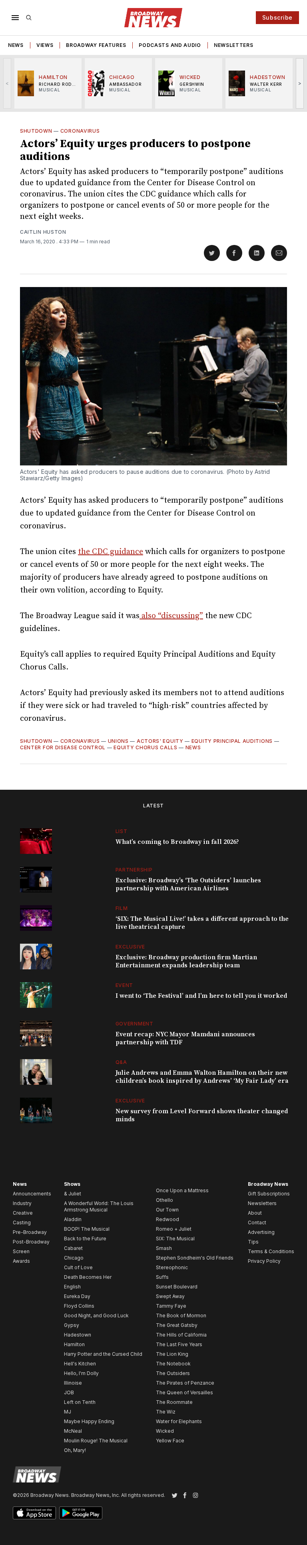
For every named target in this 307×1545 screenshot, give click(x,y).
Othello (164, 1200)
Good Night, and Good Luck (96, 1315)
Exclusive (130, 947)
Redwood (167, 1219)
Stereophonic (172, 1267)
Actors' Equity (160, 741)
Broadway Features (96, 45)
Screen (21, 1251)
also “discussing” (171, 616)
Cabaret (73, 1248)
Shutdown (36, 131)
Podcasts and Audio (170, 45)
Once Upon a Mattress (182, 1190)
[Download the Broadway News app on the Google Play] (80, 1513)
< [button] (7, 83)
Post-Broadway (31, 1242)
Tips (253, 1242)
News (16, 45)
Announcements (32, 1194)
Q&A (121, 1062)
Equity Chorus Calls (145, 747)
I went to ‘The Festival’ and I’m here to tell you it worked (201, 996)
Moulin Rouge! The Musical (96, 1441)
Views (45, 45)
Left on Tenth (80, 1402)
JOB (69, 1392)
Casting (22, 1222)
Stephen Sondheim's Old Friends (194, 1258)
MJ (67, 1412)
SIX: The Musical (175, 1239)
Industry (22, 1203)
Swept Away (170, 1296)
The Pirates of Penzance (185, 1383)
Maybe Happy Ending (89, 1421)
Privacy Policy (264, 1261)
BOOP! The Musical (87, 1229)
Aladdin (73, 1219)
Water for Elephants (179, 1421)
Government (135, 1024)
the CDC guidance (110, 552)
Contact (257, 1222)
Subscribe (277, 17)
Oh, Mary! (75, 1450)
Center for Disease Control (63, 747)
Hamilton (74, 1344)
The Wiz (165, 1412)
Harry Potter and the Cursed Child (103, 1354)
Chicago (74, 1258)
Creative (23, 1213)
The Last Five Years (179, 1344)
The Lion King (172, 1354)
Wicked (165, 1431)
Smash (164, 1248)
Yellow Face (170, 1441)
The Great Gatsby (176, 1325)
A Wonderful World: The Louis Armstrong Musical (99, 1206)
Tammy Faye (171, 1306)
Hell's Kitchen (80, 1364)
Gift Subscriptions (269, 1194)
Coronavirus (80, 131)
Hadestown (77, 1335)
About (255, 1213)
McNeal (73, 1431)
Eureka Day (77, 1296)
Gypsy (71, 1325)
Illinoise (73, 1383)
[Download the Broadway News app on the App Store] (34, 1513)
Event (125, 985)
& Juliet (72, 1194)
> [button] (300, 83)
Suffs (162, 1277)
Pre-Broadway (30, 1232)
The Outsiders (173, 1373)
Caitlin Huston (43, 232)
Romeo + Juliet (173, 1229)
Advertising (261, 1232)
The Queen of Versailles (184, 1392)
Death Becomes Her (88, 1277)
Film (122, 908)
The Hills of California (181, 1335)
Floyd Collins (79, 1306)
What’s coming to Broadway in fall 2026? (177, 842)
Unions (118, 741)
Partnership (134, 870)
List (122, 831)
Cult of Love (78, 1267)
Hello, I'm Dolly (81, 1373)
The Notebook (173, 1364)
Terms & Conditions (271, 1251)
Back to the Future (85, 1239)
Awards (21, 1261)
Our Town (167, 1210)
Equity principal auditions (232, 741)
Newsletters (233, 45)
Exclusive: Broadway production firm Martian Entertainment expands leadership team (186, 961)
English (72, 1287)
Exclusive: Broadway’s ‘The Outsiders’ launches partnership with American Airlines (188, 884)
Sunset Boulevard (176, 1287)
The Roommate (174, 1402)
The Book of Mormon (181, 1315)
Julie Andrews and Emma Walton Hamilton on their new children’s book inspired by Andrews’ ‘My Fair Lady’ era (202, 1077)
